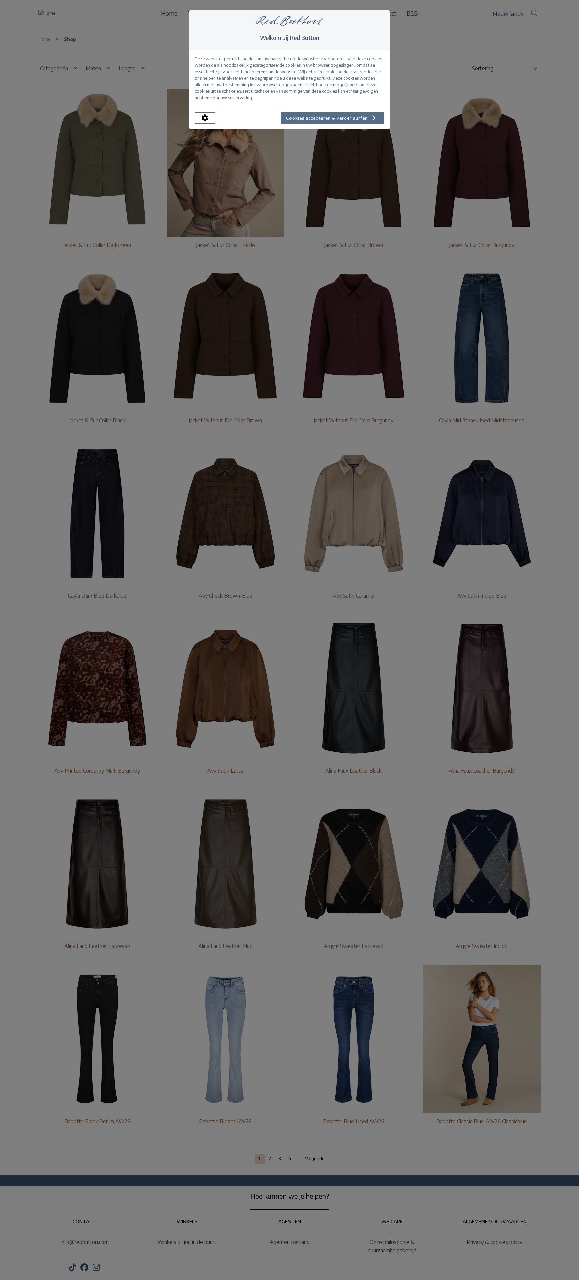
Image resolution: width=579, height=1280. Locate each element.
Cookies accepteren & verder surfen (327, 118)
